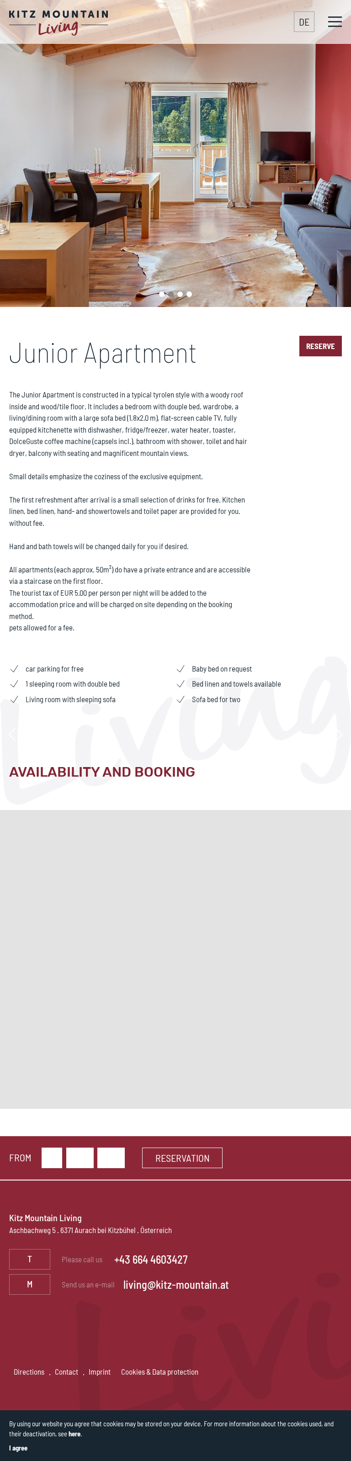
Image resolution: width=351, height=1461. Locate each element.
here (74, 1433)
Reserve (320, 345)
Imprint (100, 1371)
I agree (18, 1448)
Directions (29, 1371)
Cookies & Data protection (159, 1371)
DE (304, 21)
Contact (66, 1371)
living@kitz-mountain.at (176, 1284)
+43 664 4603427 (150, 1259)
